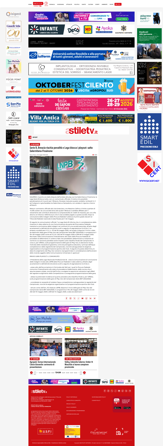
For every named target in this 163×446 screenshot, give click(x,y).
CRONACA (52, 4)
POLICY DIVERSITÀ (71, 407)
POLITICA (76, 4)
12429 (63, 372)
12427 (53, 372)
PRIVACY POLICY (70, 403)
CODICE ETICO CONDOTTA (73, 400)
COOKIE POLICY (96, 400)
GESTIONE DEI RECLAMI (72, 414)
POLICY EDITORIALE (71, 397)
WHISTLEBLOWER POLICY (99, 397)
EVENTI (97, 4)
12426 (48, 372)
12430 (67, 372)
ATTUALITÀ (69, 4)
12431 (71, 372)
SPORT (111, 4)
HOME (30, 4)
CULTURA (90, 4)
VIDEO (118, 4)
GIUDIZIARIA (60, 4)
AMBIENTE (104, 4)
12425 (44, 372)
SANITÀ (84, 4)
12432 (75, 372)
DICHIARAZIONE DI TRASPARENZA (75, 410)
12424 (40, 372)
